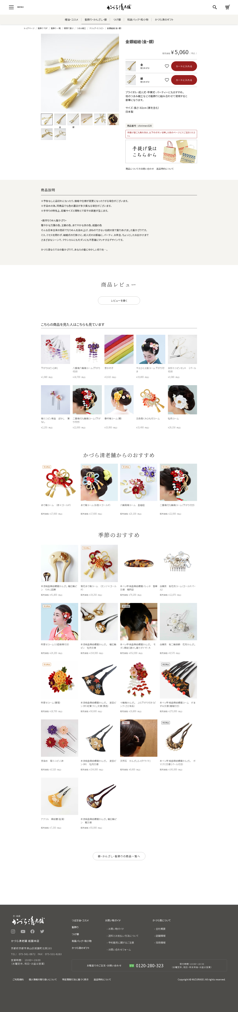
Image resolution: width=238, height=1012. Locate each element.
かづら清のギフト (164, 19)
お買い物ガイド (116, 928)
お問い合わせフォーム (119, 949)
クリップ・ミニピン (96, 28)
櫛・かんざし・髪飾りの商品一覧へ (119, 856)
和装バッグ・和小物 (137, 19)
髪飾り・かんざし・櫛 (96, 19)
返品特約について (165, 168)
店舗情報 (160, 935)
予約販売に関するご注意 (121, 942)
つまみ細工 (81, 28)
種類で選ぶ (68, 28)
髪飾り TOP (43, 28)
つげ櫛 (117, 19)
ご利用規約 (18, 979)
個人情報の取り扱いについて (43, 979)
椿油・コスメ (71, 19)
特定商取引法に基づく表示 (75, 979)
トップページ (29, 28)
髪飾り (75, 927)
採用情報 (160, 942)
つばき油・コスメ (80, 920)
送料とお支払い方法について (123, 935)
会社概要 (160, 928)
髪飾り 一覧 (56, 28)
